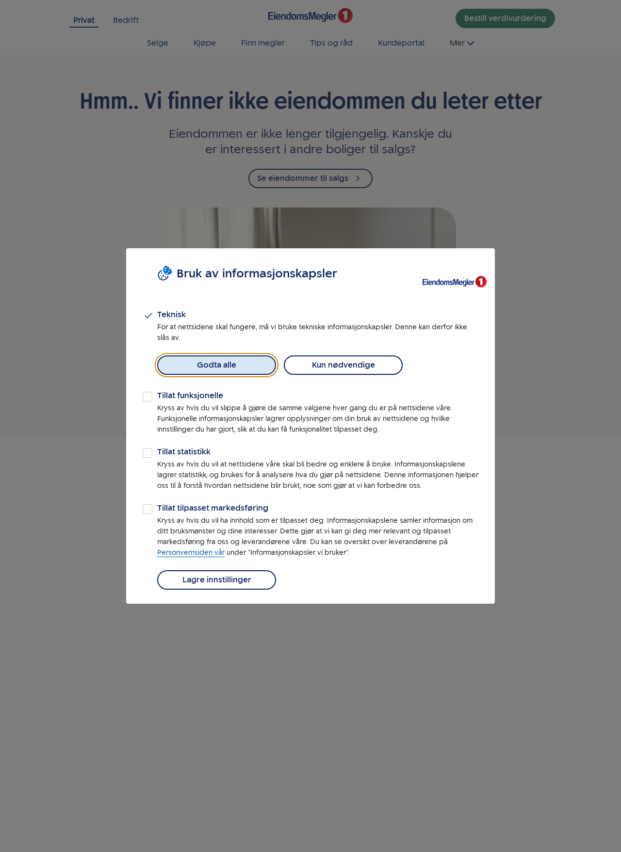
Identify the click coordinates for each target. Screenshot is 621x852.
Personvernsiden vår (191, 552)
